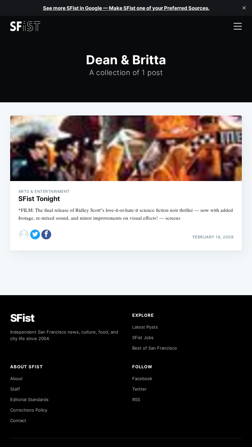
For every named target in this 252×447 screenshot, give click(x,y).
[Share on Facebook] (46, 234)
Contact (18, 420)
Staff (15, 389)
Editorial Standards (29, 399)
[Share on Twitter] (35, 234)
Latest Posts (145, 327)
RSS (136, 399)
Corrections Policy (28, 410)
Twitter (139, 389)
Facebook (142, 378)
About (16, 378)
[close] (244, 8)
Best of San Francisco (154, 348)
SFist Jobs (143, 337)
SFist (22, 318)
